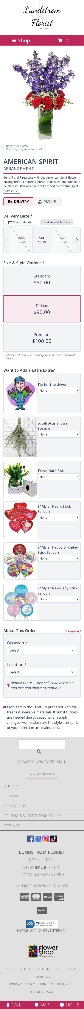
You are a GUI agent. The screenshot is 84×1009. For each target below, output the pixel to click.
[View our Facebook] (30, 841)
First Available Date (56, 222)
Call (15, 1005)
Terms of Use (42, 992)
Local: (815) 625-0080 (42, 875)
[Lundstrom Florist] (42, 29)
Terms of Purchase (55, 984)
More (9, 191)
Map (43, 1005)
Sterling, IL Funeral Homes (30, 969)
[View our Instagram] (45, 841)
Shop (24, 40)
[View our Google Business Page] (38, 841)
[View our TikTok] (53, 841)
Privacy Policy (22, 984)
